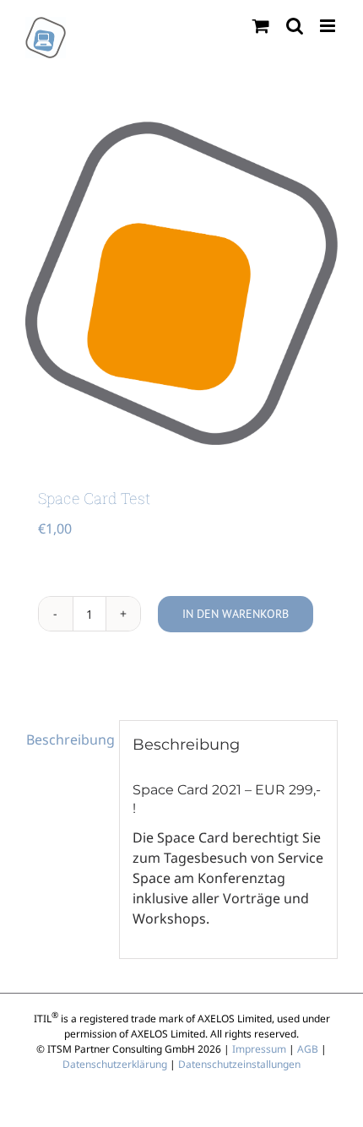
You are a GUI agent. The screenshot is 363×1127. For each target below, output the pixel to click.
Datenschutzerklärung (114, 1064)
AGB (307, 1049)
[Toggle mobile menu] (329, 26)
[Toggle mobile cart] (260, 26)
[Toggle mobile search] (294, 26)
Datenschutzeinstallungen (239, 1064)
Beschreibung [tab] (66, 739)
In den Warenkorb (235, 613)
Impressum (259, 1049)
